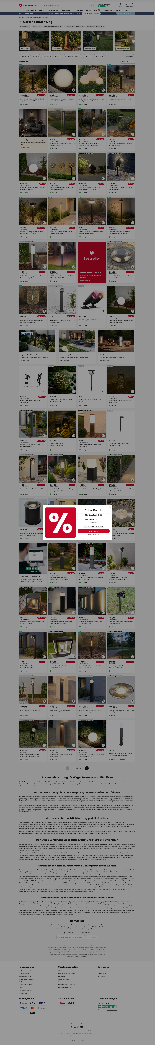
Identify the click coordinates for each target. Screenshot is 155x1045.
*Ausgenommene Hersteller (93, 534)
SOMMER (94, 526)
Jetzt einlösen (93, 531)
